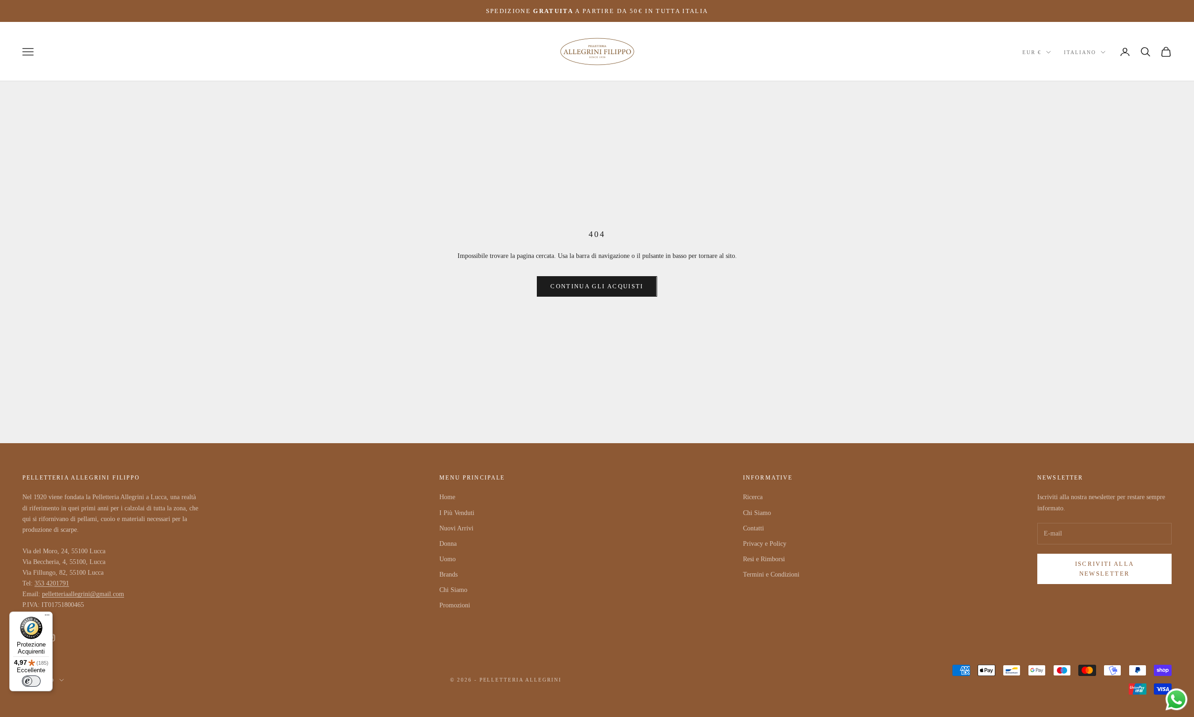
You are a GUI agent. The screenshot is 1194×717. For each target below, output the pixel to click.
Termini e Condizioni (771, 574)
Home (447, 497)
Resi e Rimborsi (764, 559)
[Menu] (47, 617)
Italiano (1080, 52)
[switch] (31, 681)
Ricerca (753, 497)
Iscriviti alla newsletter (1104, 568)
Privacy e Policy (764, 543)
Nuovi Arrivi (456, 528)
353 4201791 (52, 583)
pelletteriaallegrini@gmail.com (83, 594)
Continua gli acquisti (596, 286)
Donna (448, 543)
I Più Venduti (456, 512)
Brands (448, 574)
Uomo (447, 559)
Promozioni (454, 605)
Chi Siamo (453, 589)
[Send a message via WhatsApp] (1176, 699)
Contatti (753, 528)
